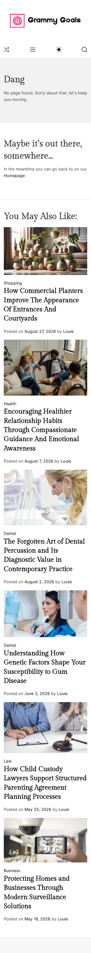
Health (10, 403)
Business (12, 870)
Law (8, 761)
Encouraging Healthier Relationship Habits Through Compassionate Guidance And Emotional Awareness (41, 430)
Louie (68, 331)
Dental (10, 533)
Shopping (13, 283)
